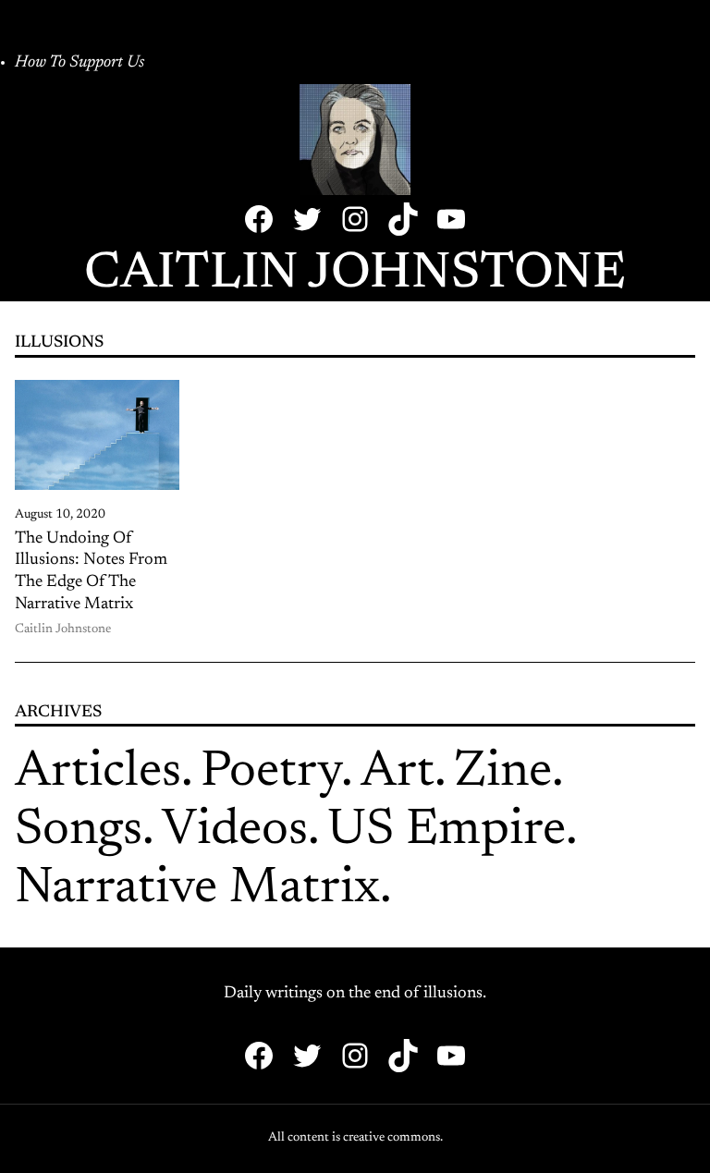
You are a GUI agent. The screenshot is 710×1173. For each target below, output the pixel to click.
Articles (98, 773)
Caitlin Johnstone (355, 275)
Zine (503, 773)
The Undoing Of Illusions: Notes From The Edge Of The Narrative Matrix (91, 572)
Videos (235, 831)
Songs (78, 831)
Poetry (271, 773)
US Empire (446, 831)
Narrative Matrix (197, 889)
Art (398, 773)
